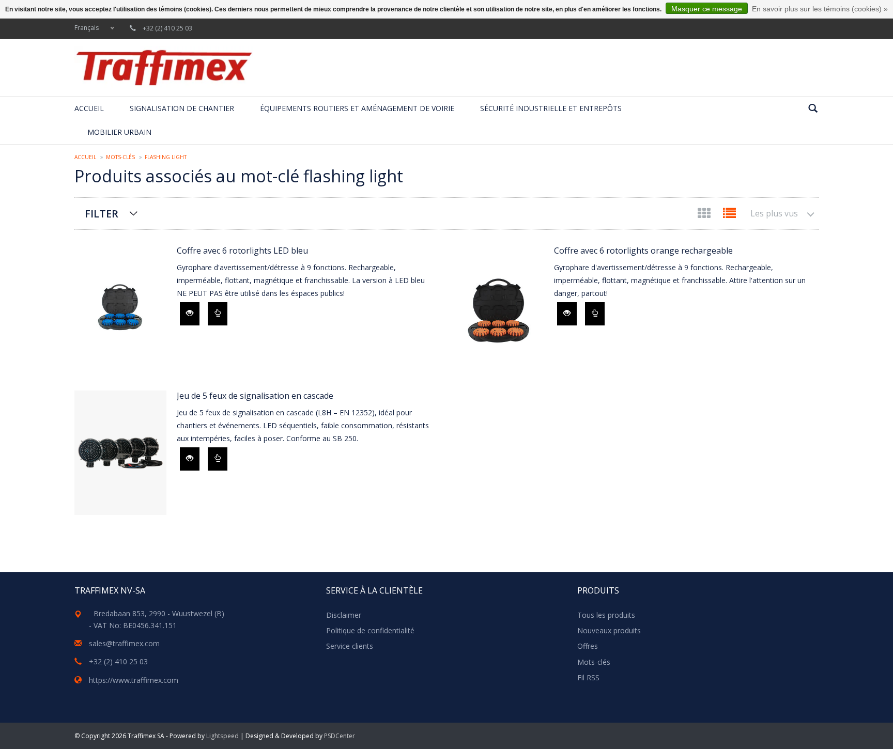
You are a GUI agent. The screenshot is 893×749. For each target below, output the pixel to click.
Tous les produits (606, 615)
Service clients (349, 646)
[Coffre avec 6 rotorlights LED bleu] (120, 307)
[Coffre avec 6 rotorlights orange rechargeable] (498, 307)
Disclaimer (343, 615)
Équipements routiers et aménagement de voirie (357, 108)
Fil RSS (588, 677)
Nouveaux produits (609, 630)
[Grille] (705, 215)
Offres (587, 646)
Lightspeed (222, 735)
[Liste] (729, 215)
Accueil (89, 108)
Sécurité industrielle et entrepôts (551, 108)
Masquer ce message (706, 9)
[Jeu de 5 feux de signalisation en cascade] (120, 453)
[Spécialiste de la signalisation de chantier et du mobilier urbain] (163, 67)
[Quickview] (189, 313)
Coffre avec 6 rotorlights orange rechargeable (643, 250)
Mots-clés (120, 157)
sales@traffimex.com (124, 643)
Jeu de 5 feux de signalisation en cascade (255, 396)
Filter (101, 214)
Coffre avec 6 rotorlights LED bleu (242, 250)
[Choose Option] (217, 313)
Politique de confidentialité (370, 630)
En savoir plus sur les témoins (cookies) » (820, 9)
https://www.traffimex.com (133, 680)
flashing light (166, 157)
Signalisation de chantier (182, 108)
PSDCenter (339, 735)
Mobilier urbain (119, 132)
